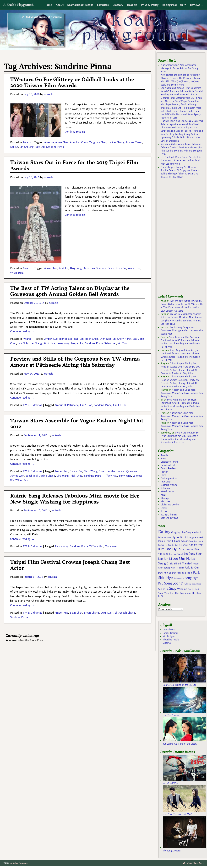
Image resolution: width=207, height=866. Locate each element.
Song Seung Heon (194, 584)
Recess (164, 511)
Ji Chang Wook (179, 541)
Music (163, 494)
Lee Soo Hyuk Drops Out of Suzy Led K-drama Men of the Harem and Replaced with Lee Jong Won (181, 160)
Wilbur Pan (21, 480)
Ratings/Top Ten (172, 5)
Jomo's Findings (170, 633)
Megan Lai (77, 343)
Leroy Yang (63, 343)
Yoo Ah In (198, 589)
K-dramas (165, 488)
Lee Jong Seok (193, 553)
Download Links (168, 465)
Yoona (160, 593)
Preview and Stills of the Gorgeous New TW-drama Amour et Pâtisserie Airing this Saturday (75, 362)
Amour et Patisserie (67, 405)
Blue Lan (78, 339)
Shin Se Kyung (179, 578)
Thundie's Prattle (171, 639)
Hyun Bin (178, 537)
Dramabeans (169, 629)
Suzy (172, 589)
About (59, 5)
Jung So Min (162, 545)
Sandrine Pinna (55, 147)
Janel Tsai (32, 475)
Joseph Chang (126, 612)
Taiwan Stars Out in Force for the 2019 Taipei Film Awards (74, 166)
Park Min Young (167, 572)
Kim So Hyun (196, 544)
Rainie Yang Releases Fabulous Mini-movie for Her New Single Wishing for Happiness (74, 499)
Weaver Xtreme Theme (195, 863)
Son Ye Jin (163, 589)
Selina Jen (110, 343)
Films (163, 475)
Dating (164, 532)
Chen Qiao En (107, 339)
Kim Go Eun (173, 545)
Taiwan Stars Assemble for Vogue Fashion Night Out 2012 (76, 424)
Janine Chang (116, 142)
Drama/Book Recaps (80, 5)
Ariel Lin (75, 142)
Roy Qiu (40, 147)
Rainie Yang (62, 546)
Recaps (164, 508)
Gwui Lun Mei (107, 471)
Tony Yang (125, 475)
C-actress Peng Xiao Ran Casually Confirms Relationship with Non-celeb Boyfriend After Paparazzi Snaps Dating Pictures (182, 124)
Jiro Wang (63, 475)
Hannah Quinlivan (126, 471)
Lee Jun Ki (165, 558)
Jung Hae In (198, 541)
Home (48, 5)
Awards (27, 142)
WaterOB (167, 643)
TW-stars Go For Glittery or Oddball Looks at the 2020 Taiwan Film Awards (72, 83)
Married (187, 563)
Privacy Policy (149, 5)
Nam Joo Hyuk (177, 568)
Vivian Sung (17, 272)
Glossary (118, 5)
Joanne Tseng (133, 142)
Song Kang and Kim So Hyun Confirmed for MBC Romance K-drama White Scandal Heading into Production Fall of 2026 (182, 91)
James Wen (17, 475)
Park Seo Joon (184, 572)
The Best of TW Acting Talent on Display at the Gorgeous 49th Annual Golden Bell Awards (70, 291)
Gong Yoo (190, 532)
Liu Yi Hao (86, 405)
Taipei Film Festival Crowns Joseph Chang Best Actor (70, 565)
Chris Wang (90, 471)
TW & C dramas (32, 405)
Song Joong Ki (175, 583)
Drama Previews (169, 468)
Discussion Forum (169, 461)
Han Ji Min (167, 538)
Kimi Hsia (89, 268)
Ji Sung (190, 541)
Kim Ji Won (183, 545)
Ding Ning (76, 268)
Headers (132, 5)
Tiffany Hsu (110, 475)
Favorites (103, 5)
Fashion (164, 472)
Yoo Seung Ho (187, 593)
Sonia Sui (120, 268)
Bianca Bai (65, 339)
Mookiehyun (169, 636)
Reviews (195, 5)
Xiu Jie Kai (119, 405)
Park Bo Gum (192, 567)
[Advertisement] (182, 237)
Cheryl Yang (88, 142)
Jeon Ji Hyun (164, 541)
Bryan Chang (91, 612)
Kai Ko (14, 147)
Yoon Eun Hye (171, 593)
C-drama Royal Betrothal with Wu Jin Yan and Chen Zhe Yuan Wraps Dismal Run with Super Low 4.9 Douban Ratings (181, 101)
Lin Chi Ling (27, 147)
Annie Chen (61, 142)
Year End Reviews (169, 518)
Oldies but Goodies (170, 504)
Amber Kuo (51, 339)
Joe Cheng (35, 343)
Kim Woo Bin (187, 549)
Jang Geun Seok (195, 537)
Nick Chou (76, 475)
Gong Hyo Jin (178, 532)
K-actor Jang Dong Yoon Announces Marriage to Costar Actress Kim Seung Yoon (179, 68)
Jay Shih (22, 343)
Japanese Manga (169, 485)
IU (186, 537)
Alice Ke (49, 142)
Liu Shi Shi (175, 563)
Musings (165, 498)
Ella (134, 339)
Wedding (182, 589)
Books (164, 458)
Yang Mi (191, 589)
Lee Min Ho (182, 559)
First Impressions (169, 478)
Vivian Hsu (134, 268)
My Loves (165, 501)
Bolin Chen (91, 339)
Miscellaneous (167, 491)
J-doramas (166, 481)
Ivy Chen (101, 142)
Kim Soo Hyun (169, 549)
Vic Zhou (123, 343)
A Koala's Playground (18, 4)
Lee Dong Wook (176, 554)
